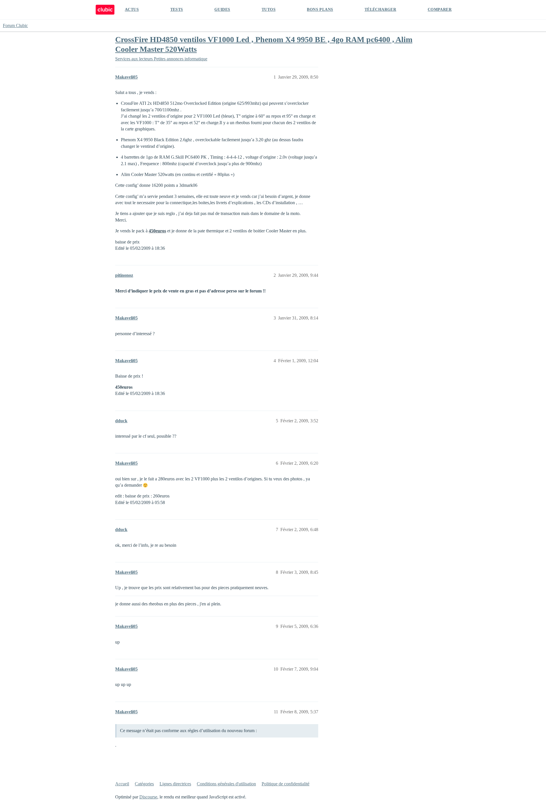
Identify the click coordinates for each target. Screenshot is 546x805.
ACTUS (132, 9)
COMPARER (440, 9)
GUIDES (222, 9)
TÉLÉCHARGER (380, 9)
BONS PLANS (320, 9)
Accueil (122, 783)
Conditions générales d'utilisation (226, 783)
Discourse (148, 796)
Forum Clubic (15, 25)
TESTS (176, 9)
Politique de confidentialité (285, 783)
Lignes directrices (175, 783)
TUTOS (269, 9)
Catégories (144, 783)
